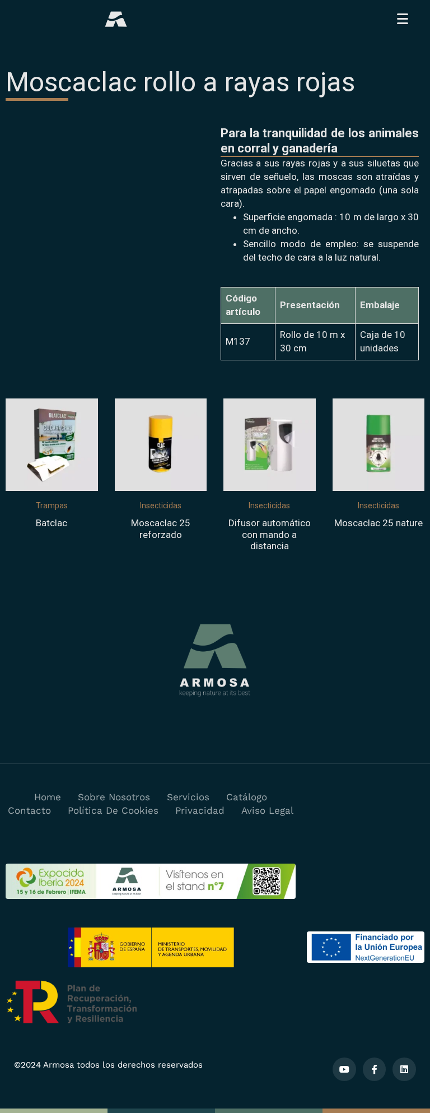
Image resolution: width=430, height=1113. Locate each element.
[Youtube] (344, 1069)
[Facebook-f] (374, 1069)
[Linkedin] (404, 1069)
